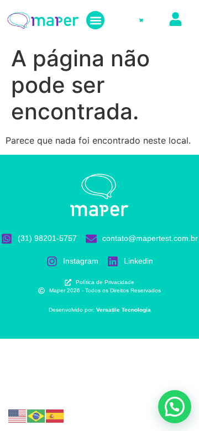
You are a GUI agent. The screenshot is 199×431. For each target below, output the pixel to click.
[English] (17, 415)
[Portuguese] (36, 415)
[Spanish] (55, 415)
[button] (95, 20)
